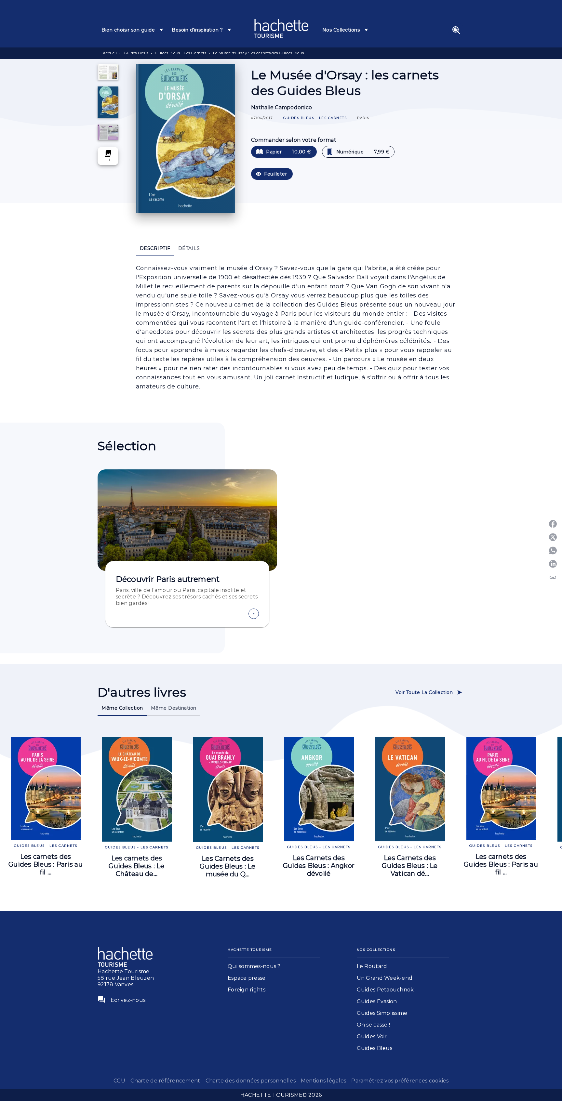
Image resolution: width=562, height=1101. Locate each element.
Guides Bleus (136, 52)
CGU (120, 1081)
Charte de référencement (165, 1081)
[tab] (133, 30)
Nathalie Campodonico (281, 107)
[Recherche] (456, 30)
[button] (315, 118)
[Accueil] (281, 28)
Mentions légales (323, 1081)
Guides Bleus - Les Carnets (181, 52)
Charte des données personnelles (251, 1081)
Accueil (110, 52)
